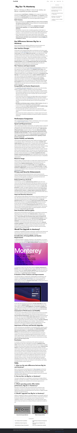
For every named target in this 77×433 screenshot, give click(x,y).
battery (44, 37)
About (56, 431)
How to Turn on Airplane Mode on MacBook (39, 425)
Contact (63, 431)
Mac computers (37, 369)
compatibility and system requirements (24, 88)
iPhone (48, 1)
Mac (54, 1)
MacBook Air (30, 97)
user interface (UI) (25, 51)
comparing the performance (22, 120)
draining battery (17, 170)
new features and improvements (34, 67)
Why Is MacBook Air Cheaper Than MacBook (22, 425)
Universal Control (17, 371)
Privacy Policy (59, 431)
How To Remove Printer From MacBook (21, 420)
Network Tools (59, 1)
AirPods (51, 1)
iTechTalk (15, 1)
